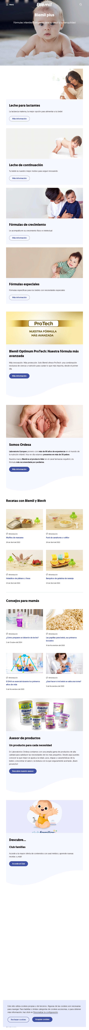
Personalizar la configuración (45, 1012)
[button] (44, 4)
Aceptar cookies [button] (42, 1019)
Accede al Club (18, 863)
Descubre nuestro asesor (23, 771)
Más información (19, 118)
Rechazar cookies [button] (18, 1019)
